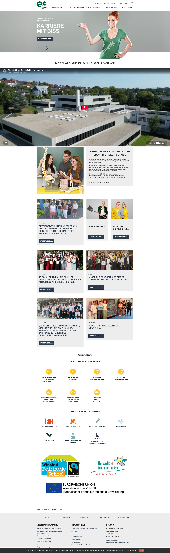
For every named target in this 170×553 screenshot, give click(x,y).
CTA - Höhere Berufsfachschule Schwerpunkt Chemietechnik (49, 532)
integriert (97, 402)
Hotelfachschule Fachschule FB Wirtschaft (49, 379)
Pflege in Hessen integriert (44, 547)
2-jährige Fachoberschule (44, 541)
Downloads (123, 517)
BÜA (73, 392)
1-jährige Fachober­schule (97, 378)
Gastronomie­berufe (49, 427)
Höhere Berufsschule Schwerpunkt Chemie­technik (49, 400)
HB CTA (48, 392)
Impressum (85, 517)
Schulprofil (57, 7)
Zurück (40, 48)
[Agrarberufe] (49, 437)
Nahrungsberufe (73, 427)
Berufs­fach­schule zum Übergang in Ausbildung (73, 400)
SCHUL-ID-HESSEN (117, 3)
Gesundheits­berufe (97, 426)
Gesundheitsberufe (77, 539)
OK (142, 550)
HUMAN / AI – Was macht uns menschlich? (104, 327)
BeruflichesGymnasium (73, 378)
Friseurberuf (121, 426)
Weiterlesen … (47, 241)
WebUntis (98, 3)
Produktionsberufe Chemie (73, 442)
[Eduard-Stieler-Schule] (42, 5)
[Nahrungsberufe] (73, 423)
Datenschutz (66, 517)
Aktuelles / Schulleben (115, 7)
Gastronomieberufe (77, 536)
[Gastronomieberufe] (49, 423)
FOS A (121, 371)
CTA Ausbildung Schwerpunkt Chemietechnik (84, 528)
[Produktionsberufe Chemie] (73, 438)
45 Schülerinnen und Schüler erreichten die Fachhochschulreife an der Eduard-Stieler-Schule (60, 279)
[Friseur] (121, 423)
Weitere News (85, 354)
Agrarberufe (49, 441)
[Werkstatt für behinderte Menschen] (97, 438)
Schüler (67, 7)
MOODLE (106, 3)
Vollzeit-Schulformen (82, 7)
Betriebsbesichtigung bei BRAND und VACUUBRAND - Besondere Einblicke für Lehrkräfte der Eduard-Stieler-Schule (58, 230)
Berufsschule (98, 7)
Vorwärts (46, 48)
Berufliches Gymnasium (43, 536)
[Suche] (132, 3)
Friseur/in (74, 534)
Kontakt (130, 7)
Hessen (97, 400)
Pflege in (97, 398)
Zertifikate (104, 517)
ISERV (127, 3)
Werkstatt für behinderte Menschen (97, 442)
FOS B (97, 371)
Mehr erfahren (151, 42)
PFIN (97, 392)
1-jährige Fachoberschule (44, 538)
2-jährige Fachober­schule (121, 378)
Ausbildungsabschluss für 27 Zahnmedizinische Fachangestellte (109, 278)
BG (73, 372)
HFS (48, 372)
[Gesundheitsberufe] (97, 423)
